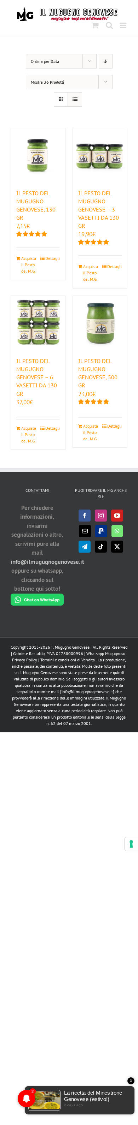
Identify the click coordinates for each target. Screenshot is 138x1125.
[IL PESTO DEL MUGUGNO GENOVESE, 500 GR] (100, 323)
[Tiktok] (101, 547)
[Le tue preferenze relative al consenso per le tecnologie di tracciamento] (131, 844)
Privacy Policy (24, 659)
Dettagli (52, 258)
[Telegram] (85, 547)
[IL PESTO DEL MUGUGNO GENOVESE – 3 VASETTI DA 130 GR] (100, 155)
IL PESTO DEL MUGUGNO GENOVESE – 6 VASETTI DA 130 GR (36, 377)
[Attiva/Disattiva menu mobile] (123, 25)
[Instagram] (101, 516)
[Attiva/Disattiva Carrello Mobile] (95, 25)
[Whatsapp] (117, 531)
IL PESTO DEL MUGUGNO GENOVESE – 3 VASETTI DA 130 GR (98, 210)
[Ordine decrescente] (106, 61)
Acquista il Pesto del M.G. (28, 265)
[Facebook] (85, 516)
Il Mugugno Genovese (70, 647)
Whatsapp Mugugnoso (106, 653)
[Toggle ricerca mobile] (109, 25)
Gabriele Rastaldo (29, 653)
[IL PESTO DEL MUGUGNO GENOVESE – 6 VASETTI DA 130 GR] (38, 323)
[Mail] (85, 531)
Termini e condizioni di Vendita (67, 659)
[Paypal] (101, 531)
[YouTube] (117, 516)
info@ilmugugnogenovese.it (47, 562)
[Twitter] (117, 547)
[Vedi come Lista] (75, 99)
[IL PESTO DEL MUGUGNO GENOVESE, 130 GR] (38, 155)
